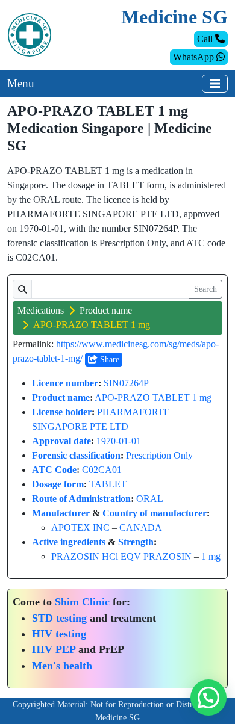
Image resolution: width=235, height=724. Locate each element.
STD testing (59, 618)
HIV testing (59, 634)
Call (206, 39)
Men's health (62, 666)
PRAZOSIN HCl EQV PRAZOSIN (121, 556)
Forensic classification (76, 455)
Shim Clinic (82, 602)
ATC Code (54, 470)
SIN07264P (126, 383)
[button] (208, 697)
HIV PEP (53, 649)
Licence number (65, 383)
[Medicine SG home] (29, 34)
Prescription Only (159, 455)
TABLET (108, 484)
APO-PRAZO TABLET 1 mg (153, 397)
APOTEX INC (80, 527)
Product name (106, 310)
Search (205, 289)
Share (108, 359)
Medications (40, 310)
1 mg (211, 556)
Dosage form (58, 484)
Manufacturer (61, 513)
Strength (136, 542)
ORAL (149, 498)
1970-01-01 (118, 441)
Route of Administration (81, 498)
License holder (62, 412)
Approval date (61, 441)
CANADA (140, 527)
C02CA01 (102, 470)
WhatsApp (194, 57)
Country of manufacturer (154, 513)
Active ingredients (68, 542)
